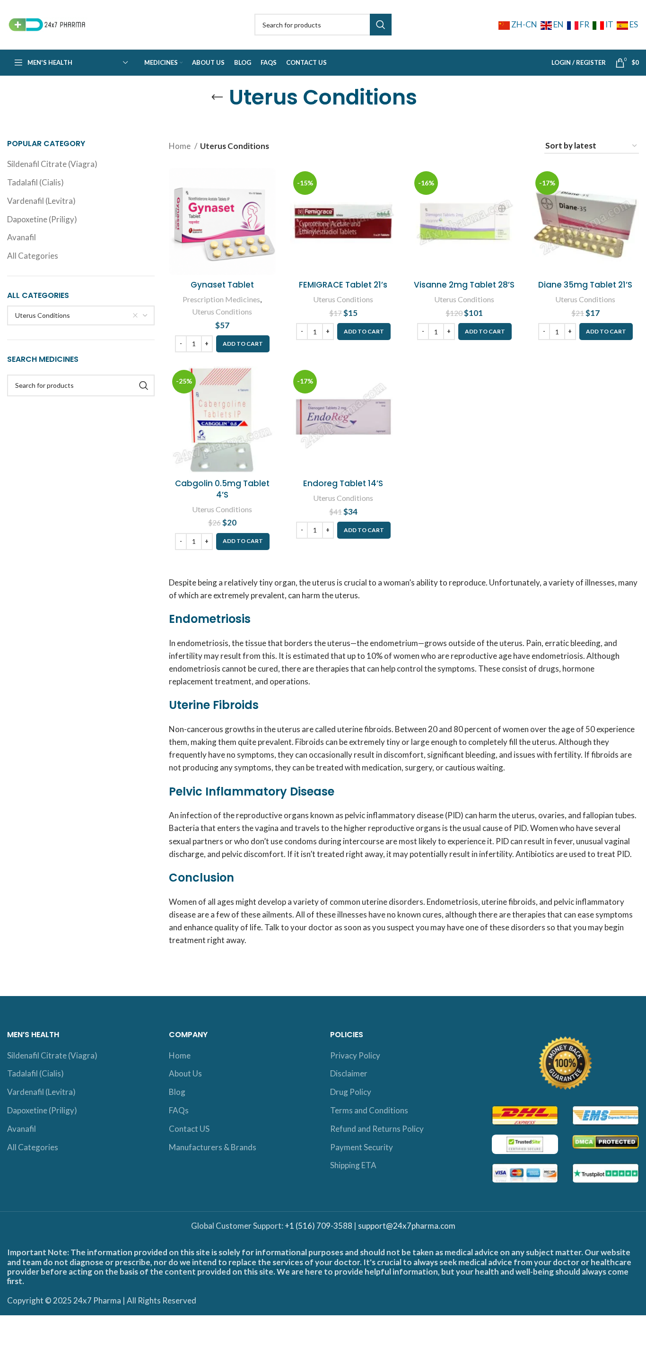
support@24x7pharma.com (406, 1226)
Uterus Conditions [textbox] (42, 315)
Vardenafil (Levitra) (41, 201)
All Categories (32, 256)
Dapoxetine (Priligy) (42, 219)
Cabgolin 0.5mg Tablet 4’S (222, 489)
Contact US (189, 1129)
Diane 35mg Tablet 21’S (585, 284)
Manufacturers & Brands (212, 1147)
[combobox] (81, 315)
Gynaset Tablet (222, 284)
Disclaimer (348, 1073)
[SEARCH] (381, 24)
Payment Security (361, 1147)
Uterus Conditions (222, 311)
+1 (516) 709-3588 (318, 1226)
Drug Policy (350, 1092)
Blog (177, 1092)
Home (180, 146)
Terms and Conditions (369, 1110)
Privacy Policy (355, 1055)
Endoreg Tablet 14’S (343, 483)
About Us (185, 1073)
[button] (243, 343)
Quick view (268, 204)
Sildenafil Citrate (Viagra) (52, 164)
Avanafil (21, 237)
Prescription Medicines (221, 299)
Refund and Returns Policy (377, 1129)
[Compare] (268, 183)
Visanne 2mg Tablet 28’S (464, 284)
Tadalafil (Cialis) (35, 182)
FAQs (179, 1110)
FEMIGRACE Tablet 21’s (343, 284)
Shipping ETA (353, 1165)
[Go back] (217, 97)
